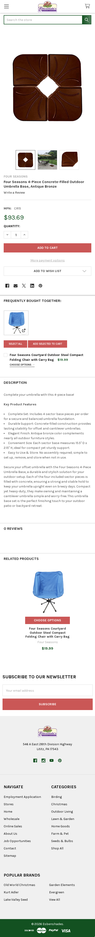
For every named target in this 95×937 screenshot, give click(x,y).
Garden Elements (62, 885)
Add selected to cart (47, 343)
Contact (10, 848)
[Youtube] (51, 760)
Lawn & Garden (62, 819)
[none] (47, 87)
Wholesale (11, 819)
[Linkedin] (32, 285)
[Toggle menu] (6, 6)
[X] (23, 285)
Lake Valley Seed (16, 900)
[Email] (15, 285)
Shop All (57, 848)
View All (54, 900)
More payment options (47, 260)
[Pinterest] (40, 285)
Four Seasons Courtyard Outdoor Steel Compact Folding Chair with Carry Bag (47, 633)
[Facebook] (7, 285)
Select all (15, 343)
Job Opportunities (17, 841)
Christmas (59, 804)
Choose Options (21, 364)
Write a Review (14, 193)
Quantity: (12, 226)
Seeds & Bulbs (62, 841)
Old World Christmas (19, 885)
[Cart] (88, 6)
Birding (56, 797)
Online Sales (13, 826)
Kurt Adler (11, 892)
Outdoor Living (62, 812)
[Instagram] (43, 760)
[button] (47, 271)
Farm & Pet (60, 834)
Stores (9, 804)
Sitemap (10, 856)
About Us (10, 834)
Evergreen (56, 892)
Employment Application (22, 797)
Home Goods (60, 826)
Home (8, 812)
